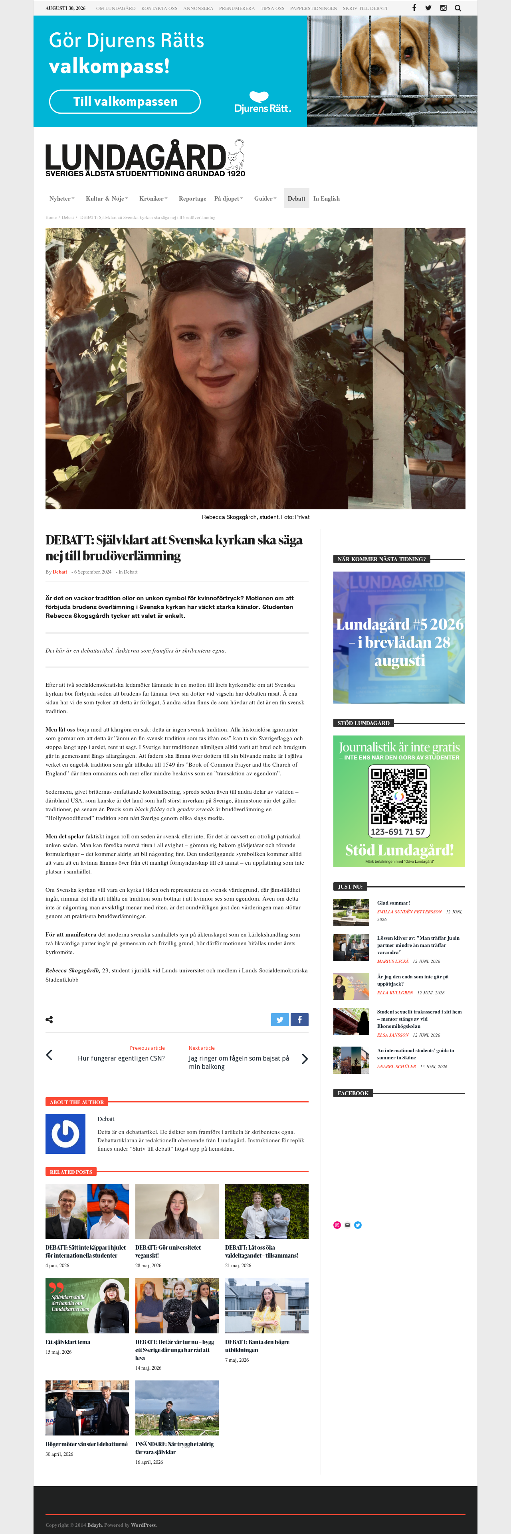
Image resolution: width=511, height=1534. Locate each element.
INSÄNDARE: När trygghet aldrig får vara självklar (174, 1448)
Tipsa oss (273, 8)
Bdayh (94, 1524)
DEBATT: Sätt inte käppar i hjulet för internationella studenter (86, 1251)
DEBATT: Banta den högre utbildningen (257, 1346)
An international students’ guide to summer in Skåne (415, 1053)
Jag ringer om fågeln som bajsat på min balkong (239, 1058)
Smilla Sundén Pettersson (410, 912)
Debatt (68, 217)
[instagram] (443, 8)
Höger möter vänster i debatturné (87, 1444)
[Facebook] (413, 8)
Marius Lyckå (393, 961)
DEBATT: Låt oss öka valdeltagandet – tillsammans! (261, 1251)
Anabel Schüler (397, 1066)
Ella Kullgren (395, 993)
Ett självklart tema (68, 1342)
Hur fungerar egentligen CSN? (121, 1053)
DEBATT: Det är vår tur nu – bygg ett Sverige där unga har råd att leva (174, 1350)
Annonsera (198, 8)
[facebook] (300, 1019)
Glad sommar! (393, 902)
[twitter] (280, 1019)
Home (51, 217)
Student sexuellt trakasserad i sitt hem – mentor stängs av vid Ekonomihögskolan (419, 1018)
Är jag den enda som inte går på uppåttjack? (413, 979)
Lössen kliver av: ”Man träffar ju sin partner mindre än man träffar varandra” (418, 945)
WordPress (143, 1524)
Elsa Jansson (393, 1035)
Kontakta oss (159, 8)
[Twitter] (428, 8)
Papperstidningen (313, 8)
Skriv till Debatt (365, 8)
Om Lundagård (116, 8)
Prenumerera (237, 8)
